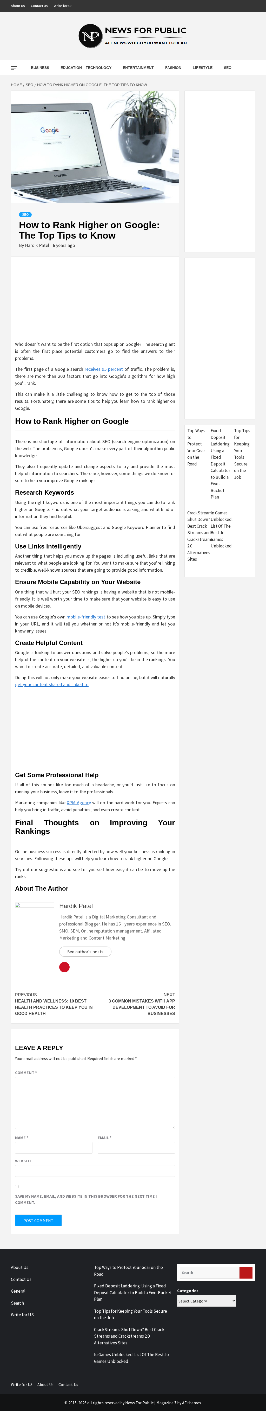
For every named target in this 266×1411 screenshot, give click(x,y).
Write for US (63, 5)
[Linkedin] (240, 6)
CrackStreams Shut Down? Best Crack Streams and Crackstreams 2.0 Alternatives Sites (200, 536)
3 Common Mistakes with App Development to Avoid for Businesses (142, 1004)
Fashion (173, 68)
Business (40, 68)
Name (21, 1137)
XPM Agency (79, 803)
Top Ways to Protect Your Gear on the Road (196, 447)
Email (104, 1137)
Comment (26, 1072)
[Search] (246, 1273)
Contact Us (39, 5)
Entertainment (138, 68)
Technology (98, 68)
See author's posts (85, 952)
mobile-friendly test (85, 617)
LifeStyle (202, 68)
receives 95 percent (104, 369)
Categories (187, 1290)
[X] (250, 6)
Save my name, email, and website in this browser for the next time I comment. (86, 1199)
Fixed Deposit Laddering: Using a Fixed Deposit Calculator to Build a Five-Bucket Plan (220, 464)
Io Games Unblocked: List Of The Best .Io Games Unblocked (221, 529)
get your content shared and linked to (52, 684)
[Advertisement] (95, 304)
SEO (227, 68)
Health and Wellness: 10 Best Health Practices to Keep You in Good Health (54, 1004)
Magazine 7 (166, 1402)
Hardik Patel (37, 245)
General (18, 1291)
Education (71, 68)
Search (17, 1303)
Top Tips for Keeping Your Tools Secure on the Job (242, 454)
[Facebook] (220, 6)
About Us (18, 5)
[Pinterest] (230, 6)
